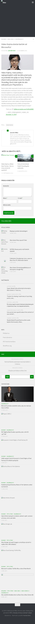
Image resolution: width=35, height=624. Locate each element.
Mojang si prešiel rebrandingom (18, 231)
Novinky (3, 39)
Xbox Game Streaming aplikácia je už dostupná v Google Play (20, 268)
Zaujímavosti (19, 39)
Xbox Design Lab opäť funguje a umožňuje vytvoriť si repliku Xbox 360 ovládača (16, 543)
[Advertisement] (17, 18)
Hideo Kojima (9, 125)
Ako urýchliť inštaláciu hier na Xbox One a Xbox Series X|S (17, 595)
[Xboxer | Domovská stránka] (4, 2)
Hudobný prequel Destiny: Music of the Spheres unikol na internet (16, 486)
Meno (5, 198)
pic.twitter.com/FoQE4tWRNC (26, 109)
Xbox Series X (25, 591)
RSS (11, 613)
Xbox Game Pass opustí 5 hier (18, 240)
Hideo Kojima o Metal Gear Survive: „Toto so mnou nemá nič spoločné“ (7, 167)
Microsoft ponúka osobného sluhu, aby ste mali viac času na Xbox (16, 407)
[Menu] (33, 2)
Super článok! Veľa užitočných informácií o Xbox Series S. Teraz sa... (19, 289)
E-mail (20, 198)
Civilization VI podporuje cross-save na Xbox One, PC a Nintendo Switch (21, 259)
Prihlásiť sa (6, 333)
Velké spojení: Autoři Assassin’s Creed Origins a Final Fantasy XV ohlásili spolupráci (16, 459)
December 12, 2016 (11, 114)
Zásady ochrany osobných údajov (22, 613)
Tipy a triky (10, 514)
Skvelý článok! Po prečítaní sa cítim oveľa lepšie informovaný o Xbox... (18, 321)
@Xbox (16, 109)
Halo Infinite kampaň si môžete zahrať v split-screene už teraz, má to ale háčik (16, 517)
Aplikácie (3, 591)
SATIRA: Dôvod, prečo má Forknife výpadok (19, 250)
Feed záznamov (7, 337)
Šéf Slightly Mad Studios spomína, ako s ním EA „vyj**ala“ (15, 433)
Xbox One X (11, 39)
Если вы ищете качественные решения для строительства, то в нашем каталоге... (20, 305)
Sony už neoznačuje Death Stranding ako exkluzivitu (23, 166)
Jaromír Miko (12, 51)
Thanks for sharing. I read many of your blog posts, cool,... (19, 297)
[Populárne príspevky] (9, 283)
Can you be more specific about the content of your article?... (20, 313)
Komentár (6, 186)
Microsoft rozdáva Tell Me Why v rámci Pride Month (16, 569)
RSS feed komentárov (9, 342)
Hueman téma (26, 615)
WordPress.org (7, 346)
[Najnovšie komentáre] (26, 283)
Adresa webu (7, 205)
